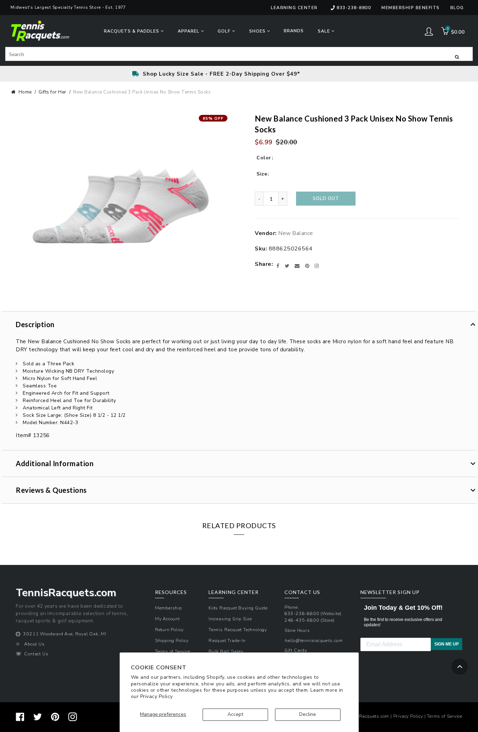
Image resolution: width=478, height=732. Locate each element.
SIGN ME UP (446, 644)
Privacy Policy (156, 696)
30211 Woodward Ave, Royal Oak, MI (64, 634)
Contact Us (36, 654)
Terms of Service (172, 651)
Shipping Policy (172, 640)
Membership (168, 608)
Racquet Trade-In (227, 640)
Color (263, 157)
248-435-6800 (301, 620)
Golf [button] (225, 31)
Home (25, 92)
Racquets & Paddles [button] (132, 31)
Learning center (294, 8)
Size (261, 174)
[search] (239, 54)
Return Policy (169, 630)
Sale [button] (324, 31)
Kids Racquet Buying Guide (238, 608)
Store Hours (297, 630)
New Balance (295, 233)
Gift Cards (295, 650)
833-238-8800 (354, 8)
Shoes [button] (258, 31)
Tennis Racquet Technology (238, 630)
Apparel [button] (189, 31)
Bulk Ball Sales (226, 651)
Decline (307, 714)
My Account (167, 619)
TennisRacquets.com (367, 716)
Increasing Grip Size (230, 619)
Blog (457, 8)
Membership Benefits (410, 8)
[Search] (457, 56)
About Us (34, 644)
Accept (235, 714)
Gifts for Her (52, 92)
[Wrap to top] (460, 667)
